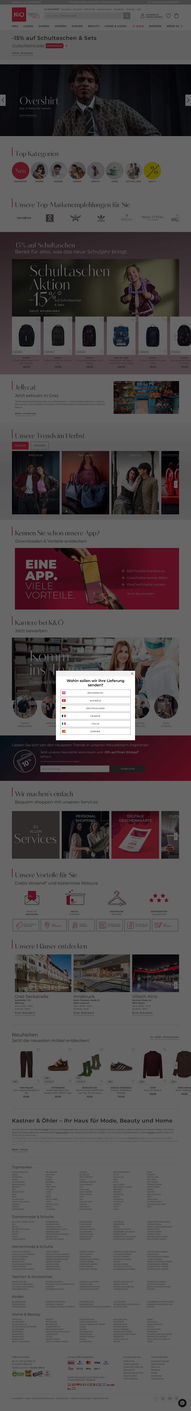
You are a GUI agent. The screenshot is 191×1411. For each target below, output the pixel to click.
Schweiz (95, 700)
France (95, 716)
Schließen (132, 673)
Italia (95, 723)
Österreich (95, 693)
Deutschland (95, 708)
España (95, 731)
